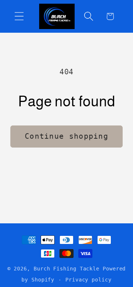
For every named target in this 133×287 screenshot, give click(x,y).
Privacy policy (88, 280)
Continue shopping (66, 136)
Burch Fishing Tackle (66, 269)
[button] (19, 16)
